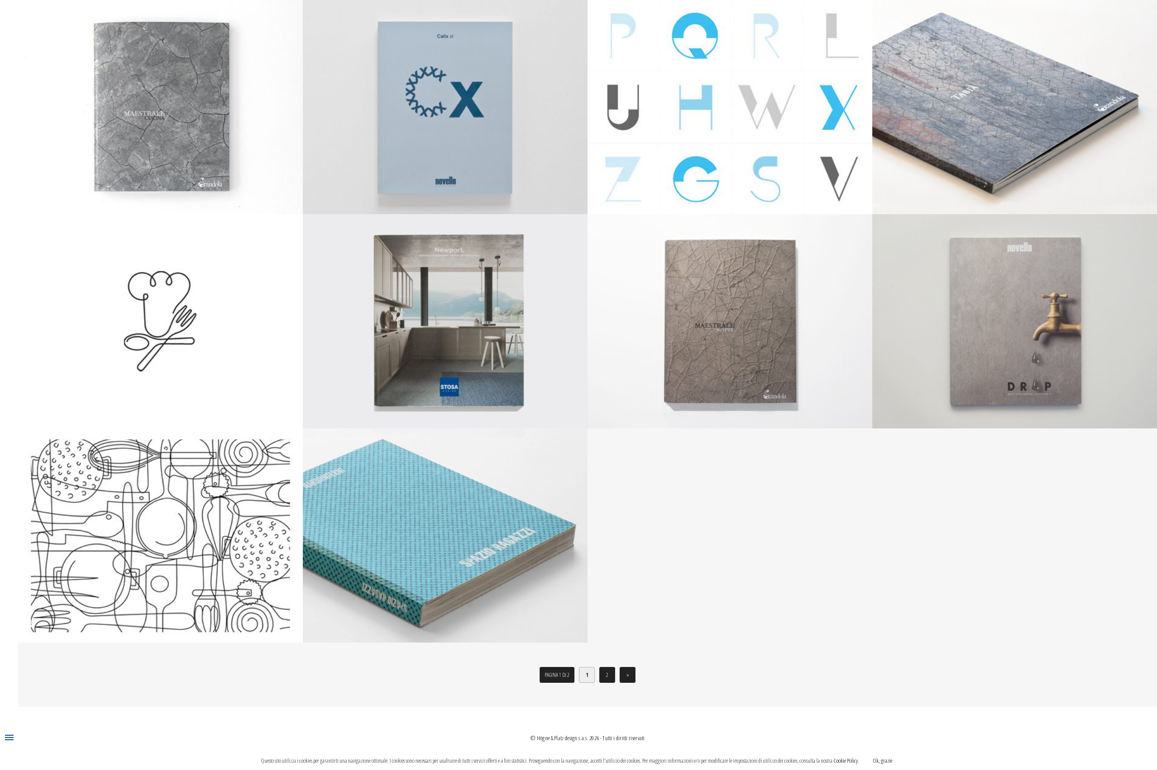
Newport (445, 315)
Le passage (160, 530)
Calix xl (445, 101)
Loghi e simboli (160, 315)
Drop (1014, 315)
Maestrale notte (730, 315)
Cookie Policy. (846, 760)
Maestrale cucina (161, 101)
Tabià (1015, 101)
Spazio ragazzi (445, 530)
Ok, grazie (882, 760)
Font (730, 101)
